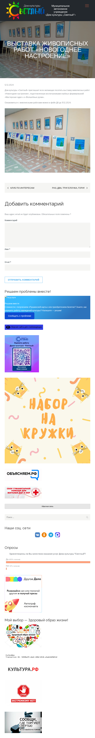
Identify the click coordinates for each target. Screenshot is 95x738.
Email (8, 262)
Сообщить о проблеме (19, 316)
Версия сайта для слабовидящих (26, 327)
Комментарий (11, 220)
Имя (7, 249)
